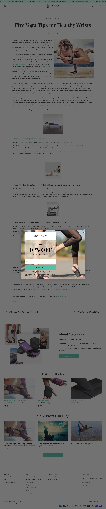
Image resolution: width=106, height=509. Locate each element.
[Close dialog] (83, 231)
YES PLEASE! (40, 267)
